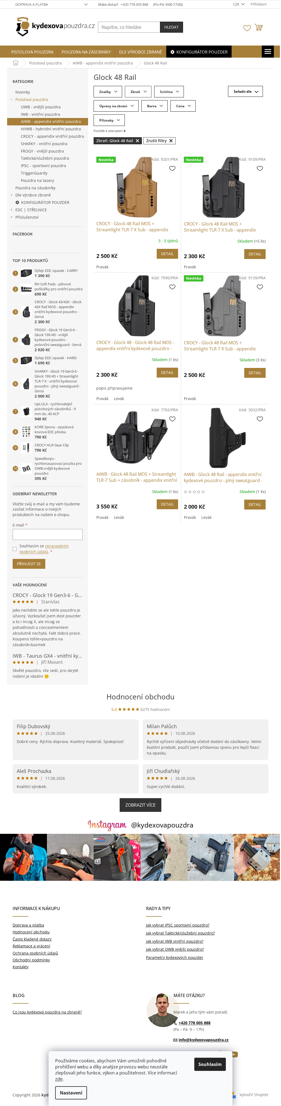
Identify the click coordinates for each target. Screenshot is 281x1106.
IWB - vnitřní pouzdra (40, 114)
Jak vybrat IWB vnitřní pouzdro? (174, 941)
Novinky (22, 92)
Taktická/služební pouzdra (45, 158)
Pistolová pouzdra (31, 99)
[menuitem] (32, 52)
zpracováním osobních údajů (44, 548)
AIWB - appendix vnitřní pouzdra (51, 121)
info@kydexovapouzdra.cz (204, 1039)
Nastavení (71, 1093)
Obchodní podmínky (31, 960)
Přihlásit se (29, 563)
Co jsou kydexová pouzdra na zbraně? (47, 1012)
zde (59, 1079)
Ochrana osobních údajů (35, 953)
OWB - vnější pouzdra (41, 106)
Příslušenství (27, 217)
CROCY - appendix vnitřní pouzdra (52, 136)
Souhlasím (210, 1064)
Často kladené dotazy (32, 939)
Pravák (102, 266)
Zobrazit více (140, 805)
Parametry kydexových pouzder (174, 957)
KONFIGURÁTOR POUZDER (45, 202)
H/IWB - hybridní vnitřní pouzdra (51, 128)
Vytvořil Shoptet (254, 1094)
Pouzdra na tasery (37, 180)
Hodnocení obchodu (140, 697)
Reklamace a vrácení (31, 946)
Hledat (171, 27)
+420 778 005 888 (194, 1022)
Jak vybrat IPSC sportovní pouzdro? (177, 925)
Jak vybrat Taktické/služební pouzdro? (180, 933)
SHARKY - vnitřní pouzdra (44, 143)
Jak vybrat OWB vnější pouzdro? (175, 949)
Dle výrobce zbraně (33, 195)
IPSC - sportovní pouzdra (43, 165)
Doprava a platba (31, 4)
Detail (167, 253)
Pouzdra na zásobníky (35, 187)
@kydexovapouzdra (162, 824)
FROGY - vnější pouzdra (42, 151)
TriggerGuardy (34, 173)
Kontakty (21, 966)
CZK (236, 4)
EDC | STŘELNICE (31, 209)
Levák (119, 398)
